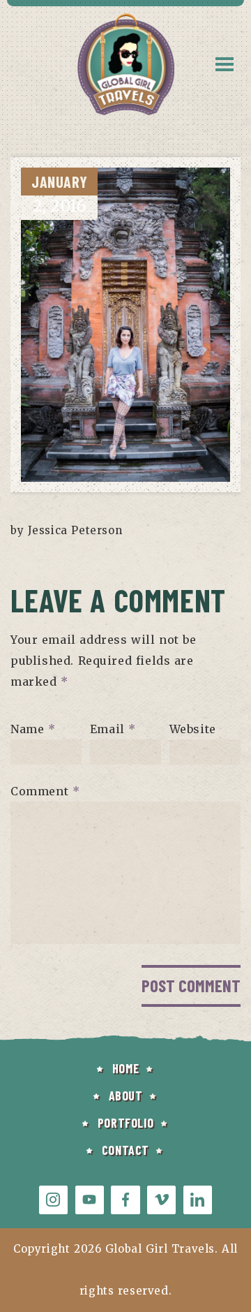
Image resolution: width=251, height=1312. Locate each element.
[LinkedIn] (197, 1200)
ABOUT (126, 1095)
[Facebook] (125, 1200)
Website (192, 729)
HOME (125, 1068)
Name (33, 729)
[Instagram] (53, 1200)
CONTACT (125, 1150)
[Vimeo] (161, 1200)
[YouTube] (89, 1200)
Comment (44, 791)
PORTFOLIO (125, 1122)
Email (113, 729)
